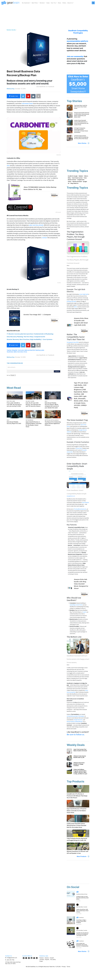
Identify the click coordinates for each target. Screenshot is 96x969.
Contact (44, 238)
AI (74, 545)
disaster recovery (18, 350)
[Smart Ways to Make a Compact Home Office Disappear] (71, 920)
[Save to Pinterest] (28, 96)
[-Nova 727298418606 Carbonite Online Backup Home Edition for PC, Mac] (33, 192)
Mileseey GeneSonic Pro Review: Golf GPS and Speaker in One (77, 852)
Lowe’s (84, 612)
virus (8, 165)
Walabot (81, 176)
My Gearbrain (26, 3)
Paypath (47, 959)
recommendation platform (77, 41)
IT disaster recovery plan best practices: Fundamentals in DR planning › (30, 334)
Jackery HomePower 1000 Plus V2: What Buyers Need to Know (82, 911)
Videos (64, 3)
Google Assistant (78, 719)
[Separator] (38, 96)
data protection (30, 350)
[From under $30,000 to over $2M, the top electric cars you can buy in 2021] (15, 395)
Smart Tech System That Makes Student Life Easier (80, 750)
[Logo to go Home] (10, 3)
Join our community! (75, 56)
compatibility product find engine (75, 716)
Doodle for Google (72, 176)
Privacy (64, 966)
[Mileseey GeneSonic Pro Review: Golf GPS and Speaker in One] (78, 846)
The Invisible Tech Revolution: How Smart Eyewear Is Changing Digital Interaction (82, 945)
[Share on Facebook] (13, 96)
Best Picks (35, 3)
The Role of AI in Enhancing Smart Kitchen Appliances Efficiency (53, 423)
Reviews (42, 3)
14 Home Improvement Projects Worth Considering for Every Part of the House (81, 137)
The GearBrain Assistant (80, 509)
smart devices (85, 502)
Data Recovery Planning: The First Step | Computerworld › (26, 337)
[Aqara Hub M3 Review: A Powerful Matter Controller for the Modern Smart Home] (34, 414)
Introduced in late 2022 (73, 342)
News (59, 3)
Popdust (41, 957)
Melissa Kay (10, 88)
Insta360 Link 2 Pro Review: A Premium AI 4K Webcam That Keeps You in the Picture (77, 795)
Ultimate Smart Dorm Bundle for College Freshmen (79, 764)
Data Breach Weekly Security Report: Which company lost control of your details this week (52, 405)
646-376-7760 (10, 959)
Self (46, 401)
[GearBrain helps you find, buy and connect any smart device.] (71, 894)
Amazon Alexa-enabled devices (74, 721)
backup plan (40, 350)
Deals (48, 3)
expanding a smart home (76, 605)
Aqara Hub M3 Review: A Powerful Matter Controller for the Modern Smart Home (34, 424)
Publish (57, 371)
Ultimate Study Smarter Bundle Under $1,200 (80, 756)
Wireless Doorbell (77, 181)
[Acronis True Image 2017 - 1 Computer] (33, 318)
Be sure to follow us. (76, 734)
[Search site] (93, 2)
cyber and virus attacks (36, 225)
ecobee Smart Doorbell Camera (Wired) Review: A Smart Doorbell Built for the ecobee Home (81, 122)
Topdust (47, 957)
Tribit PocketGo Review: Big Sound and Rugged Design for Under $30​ (77, 839)
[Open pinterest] (29, 958)
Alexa (75, 306)
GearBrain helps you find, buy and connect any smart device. (82, 898)
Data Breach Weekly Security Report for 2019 (14, 422)
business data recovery (15, 352)
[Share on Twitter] (23, 96)
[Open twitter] (23, 958)
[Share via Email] (33, 96)
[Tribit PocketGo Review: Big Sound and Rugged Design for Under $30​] (78, 833)
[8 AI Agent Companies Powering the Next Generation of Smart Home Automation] (70, 130)
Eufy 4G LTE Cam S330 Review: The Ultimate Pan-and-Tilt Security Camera (33, 404)
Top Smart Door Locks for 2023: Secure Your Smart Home (80, 107)
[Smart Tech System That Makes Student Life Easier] (69, 751)
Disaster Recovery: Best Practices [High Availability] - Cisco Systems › (30, 339)
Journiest (41, 959)
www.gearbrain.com (71, 496)
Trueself (52, 957)
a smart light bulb (83, 294)
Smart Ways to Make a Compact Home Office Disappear (81, 921)
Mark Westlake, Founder (81, 907)
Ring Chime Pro (74, 183)
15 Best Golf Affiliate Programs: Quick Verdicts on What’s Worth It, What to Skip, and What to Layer (80, 771)
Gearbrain (81, 917)
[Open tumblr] (34, 958)
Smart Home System (77, 178)
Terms (68, 966)
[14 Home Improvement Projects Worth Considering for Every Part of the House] (70, 138)
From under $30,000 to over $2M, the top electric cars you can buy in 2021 (14, 404)
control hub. (79, 448)
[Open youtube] (31, 958)
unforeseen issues (27, 103)
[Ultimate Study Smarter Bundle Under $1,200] (69, 758)
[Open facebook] (26, 958)
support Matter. (83, 358)
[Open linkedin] (37, 958)
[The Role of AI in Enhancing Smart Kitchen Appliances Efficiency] (53, 414)
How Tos (53, 3)
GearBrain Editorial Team (81, 894)
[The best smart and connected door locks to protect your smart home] (70, 108)
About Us (70, 3)
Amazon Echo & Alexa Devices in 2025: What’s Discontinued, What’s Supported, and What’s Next (81, 115)
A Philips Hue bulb (71, 301)
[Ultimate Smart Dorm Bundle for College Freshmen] (69, 764)
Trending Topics (77, 170)
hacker (9, 350)
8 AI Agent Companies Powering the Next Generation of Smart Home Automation (81, 130)
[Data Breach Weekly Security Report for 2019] (15, 414)
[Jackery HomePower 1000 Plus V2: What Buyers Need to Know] (71, 907)
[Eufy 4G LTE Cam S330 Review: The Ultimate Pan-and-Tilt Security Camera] (34, 395)
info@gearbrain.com (12, 957)
